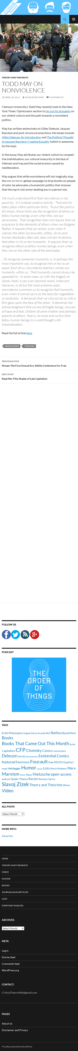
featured (8, 762)
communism (59, 750)
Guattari (68, 762)
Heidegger (14, 768)
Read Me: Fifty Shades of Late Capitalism (24, 376)
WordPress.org (10, 970)
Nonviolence (12, 346)
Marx (71, 768)
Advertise (7, 835)
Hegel (4, 768)
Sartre (51, 778)
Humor (28, 768)
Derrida (21, 756)
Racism (33, 779)
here (29, 333)
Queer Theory (19, 778)
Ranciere (43, 779)
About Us (7, 1023)
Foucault (39, 761)
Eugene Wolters (34, 97)
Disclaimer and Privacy (15, 1030)
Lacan (39, 768)
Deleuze (9, 755)
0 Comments (56, 97)
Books (7, 737)
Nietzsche (41, 774)
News (29, 774)
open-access (61, 774)
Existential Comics (53, 755)
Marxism (10, 774)
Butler (73, 744)
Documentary (32, 756)
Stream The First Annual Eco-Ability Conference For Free (34, 363)
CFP (21, 750)
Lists (46, 768)
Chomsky (34, 750)
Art (48, 733)
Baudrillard (69, 733)
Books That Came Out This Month (35, 743)
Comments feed (11, 963)
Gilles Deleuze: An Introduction (21, 137)
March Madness (58, 768)
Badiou (56, 733)
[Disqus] (39, 442)
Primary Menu (73, 19)
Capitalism (8, 750)
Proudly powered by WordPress (17, 1046)
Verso (66, 785)
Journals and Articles (15, 892)
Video (7, 790)
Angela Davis (30, 733)
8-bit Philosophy (12, 733)
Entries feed (8, 957)
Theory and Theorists (15, 77)
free (50, 762)
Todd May (29, 346)
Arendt (42, 733)
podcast (6, 779)
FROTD (58, 762)
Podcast (8, 652)
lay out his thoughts (58, 111)
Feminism (23, 762)
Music (22, 775)
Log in (5, 950)
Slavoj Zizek (15, 784)
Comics (47, 751)
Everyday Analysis (12, 905)
